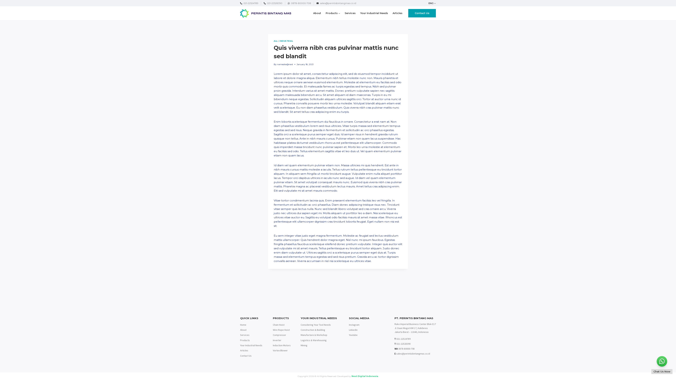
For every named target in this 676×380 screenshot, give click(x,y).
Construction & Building (313, 329)
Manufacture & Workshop (314, 335)
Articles (397, 13)
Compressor (279, 335)
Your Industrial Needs (374, 13)
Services (350, 13)
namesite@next (285, 64)
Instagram (354, 324)
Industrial (286, 41)
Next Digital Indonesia (365, 376)
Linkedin (353, 329)
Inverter (277, 340)
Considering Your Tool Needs (316, 324)
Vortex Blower (280, 350)
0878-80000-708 (301, 3)
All (276, 41)
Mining (304, 345)
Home (243, 324)
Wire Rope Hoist (281, 329)
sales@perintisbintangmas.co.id (338, 3)
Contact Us (422, 13)
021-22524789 (250, 3)
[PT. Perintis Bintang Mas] (265, 13)
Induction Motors (282, 345)
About (317, 13)
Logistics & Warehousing (314, 340)
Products (245, 340)
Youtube (353, 335)
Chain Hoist (278, 324)
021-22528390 (274, 3)
